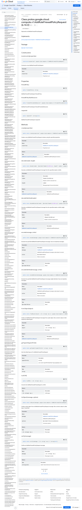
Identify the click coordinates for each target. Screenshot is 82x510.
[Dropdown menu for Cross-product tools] (39, 1)
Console (61, 1)
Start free (77, 5)
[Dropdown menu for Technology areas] (26, 1)
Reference (16, 8)
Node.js (19, 5)
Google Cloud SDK (9, 5)
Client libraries (28, 5)
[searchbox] (9, 12)
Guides (9, 8)
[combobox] (50, 1)
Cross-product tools (33, 1)
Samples (22, 8)
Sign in (79, 1)
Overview (4, 8)
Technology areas (21, 1)
